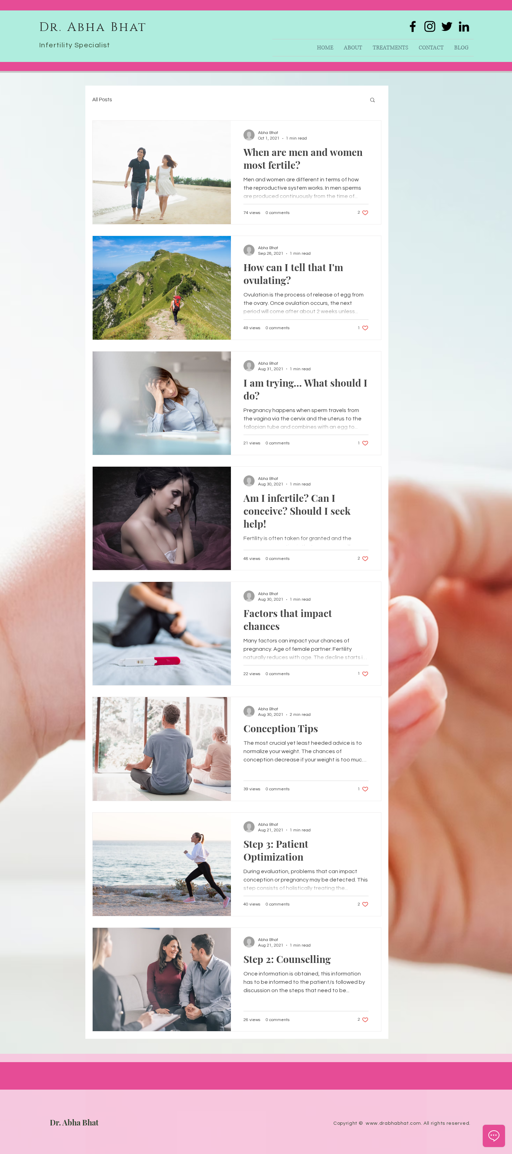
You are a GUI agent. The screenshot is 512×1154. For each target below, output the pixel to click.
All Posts (102, 99)
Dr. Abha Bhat (74, 1122)
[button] (372, 100)
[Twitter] (447, 26)
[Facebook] (412, 26)
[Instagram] (429, 26)
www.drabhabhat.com (393, 1123)
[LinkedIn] (464, 26)
